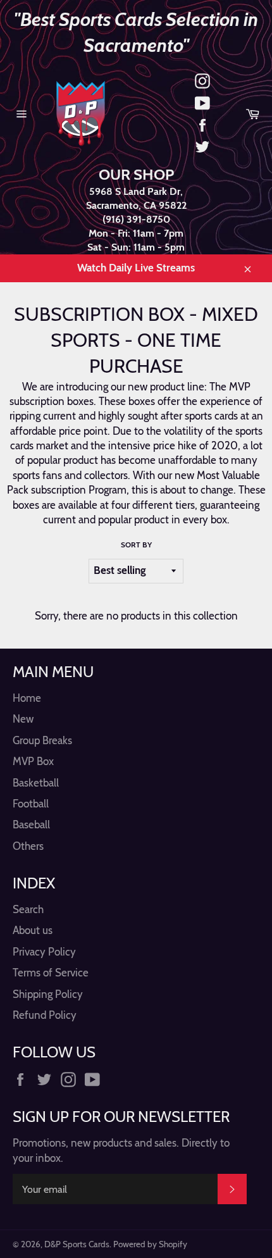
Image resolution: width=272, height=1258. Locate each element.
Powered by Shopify (150, 1244)
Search (28, 909)
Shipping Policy (48, 994)
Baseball (31, 824)
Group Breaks (42, 740)
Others (28, 846)
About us (33, 930)
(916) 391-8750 (136, 219)
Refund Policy (45, 1015)
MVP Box (33, 761)
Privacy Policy (44, 951)
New (23, 719)
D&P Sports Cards (76, 1244)
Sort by (136, 544)
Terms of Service (51, 972)
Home (27, 698)
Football (31, 803)
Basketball (36, 782)
